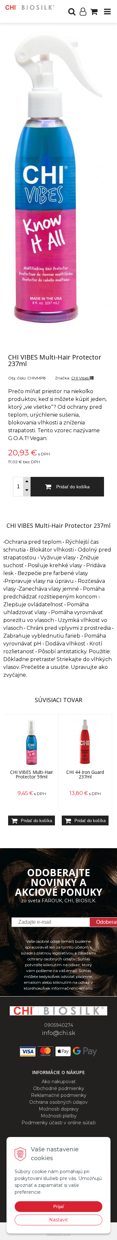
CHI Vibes (80, 378)
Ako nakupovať (59, 1082)
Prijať (58, 1206)
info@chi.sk (58, 1033)
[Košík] (94, 11)
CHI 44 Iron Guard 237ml (85, 774)
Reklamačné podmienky (58, 1095)
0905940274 (58, 1025)
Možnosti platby (59, 1116)
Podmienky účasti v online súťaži (58, 1123)
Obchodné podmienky (58, 1088)
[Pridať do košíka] (31, 820)
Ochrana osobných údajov (58, 1102)
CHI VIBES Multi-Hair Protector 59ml (31, 774)
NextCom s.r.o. (59, 1234)
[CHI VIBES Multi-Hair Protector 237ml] (58, 178)
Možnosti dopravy (59, 1109)
